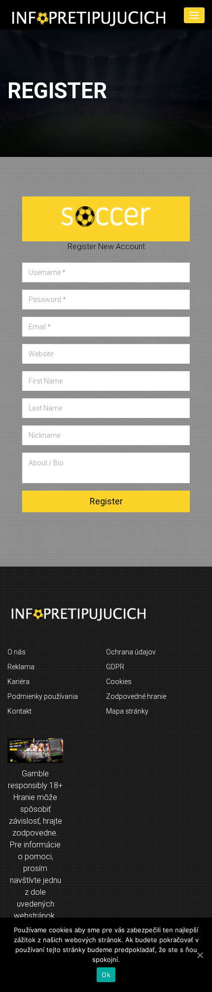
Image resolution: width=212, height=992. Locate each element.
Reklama (21, 667)
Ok (106, 975)
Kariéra (18, 682)
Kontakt (19, 711)
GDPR (115, 667)
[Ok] (200, 955)
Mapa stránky (127, 711)
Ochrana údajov (131, 652)
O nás (16, 652)
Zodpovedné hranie (136, 696)
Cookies (119, 682)
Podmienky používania (42, 696)
